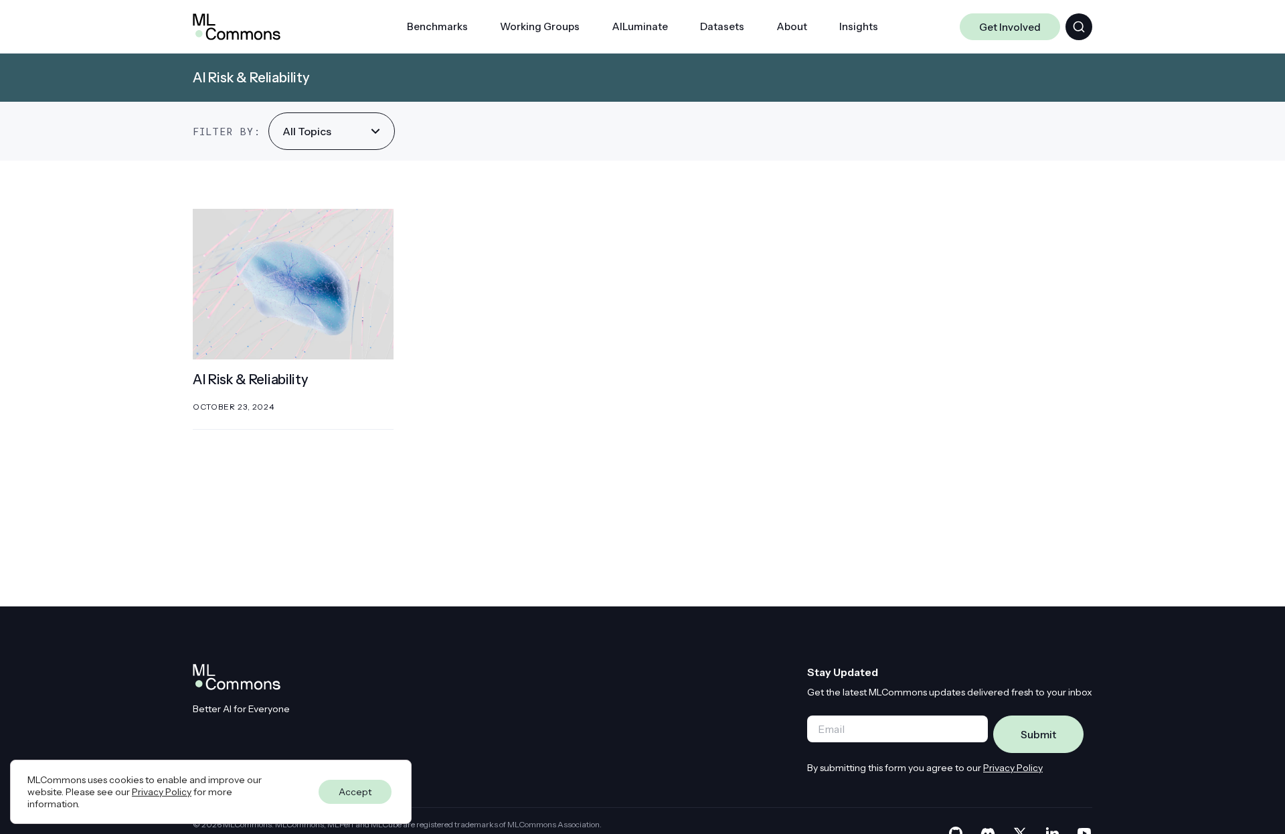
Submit (1038, 734)
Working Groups (540, 26)
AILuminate (640, 26)
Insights (858, 26)
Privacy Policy (1013, 768)
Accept (355, 792)
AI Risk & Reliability (250, 379)
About (791, 26)
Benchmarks (437, 26)
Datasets (722, 26)
